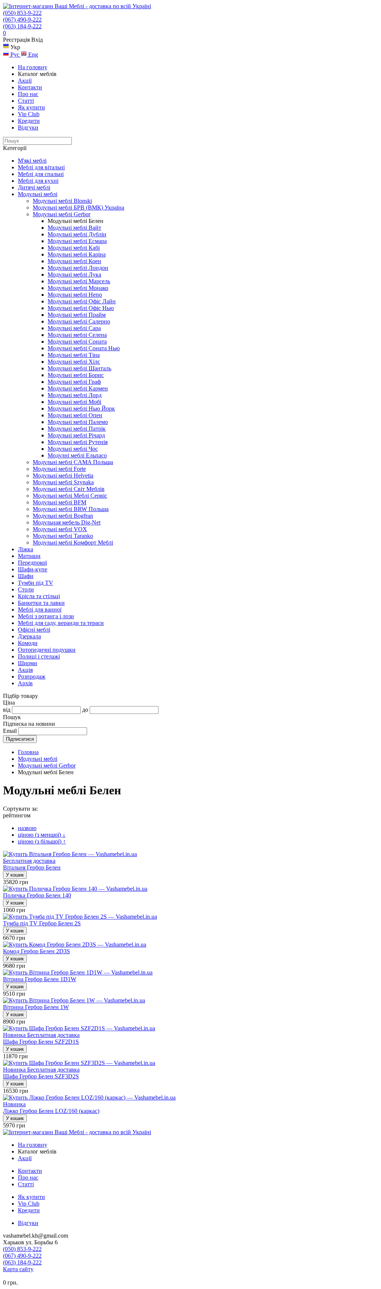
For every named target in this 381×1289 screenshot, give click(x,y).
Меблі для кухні (38, 181)
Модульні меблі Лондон (78, 268)
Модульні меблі (37, 194)
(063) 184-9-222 (22, 26)
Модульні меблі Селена (77, 335)
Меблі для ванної (39, 609)
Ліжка (25, 549)
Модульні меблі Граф (74, 382)
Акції (25, 80)
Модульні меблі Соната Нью (84, 348)
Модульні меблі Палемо (78, 422)
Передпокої (32, 562)
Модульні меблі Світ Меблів (69, 489)
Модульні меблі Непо (75, 294)
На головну (32, 67)
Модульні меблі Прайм (77, 315)
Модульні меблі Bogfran (63, 516)
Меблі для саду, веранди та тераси (61, 623)
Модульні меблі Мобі (74, 402)
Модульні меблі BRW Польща (71, 509)
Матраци (29, 556)
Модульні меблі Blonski (62, 201)
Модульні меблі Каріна (77, 254)
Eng (32, 54)
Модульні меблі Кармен (78, 388)
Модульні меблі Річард (76, 435)
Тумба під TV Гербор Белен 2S (42, 923)
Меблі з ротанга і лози (46, 616)
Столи (26, 589)
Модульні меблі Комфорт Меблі (73, 542)
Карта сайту (18, 1269)
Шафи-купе (32, 569)
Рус (15, 54)
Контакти (30, 87)
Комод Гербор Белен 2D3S (36, 951)
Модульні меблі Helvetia (63, 475)
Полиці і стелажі (39, 656)
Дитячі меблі (34, 187)
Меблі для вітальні (41, 167)
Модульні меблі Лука (74, 274)
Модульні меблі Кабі (74, 248)
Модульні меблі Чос (73, 449)
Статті (26, 101)
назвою (27, 828)
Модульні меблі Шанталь (79, 368)
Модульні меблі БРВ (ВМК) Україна (78, 207)
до (85, 709)
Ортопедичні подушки (47, 650)
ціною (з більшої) (42, 841)
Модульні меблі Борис (76, 375)
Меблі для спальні (41, 174)
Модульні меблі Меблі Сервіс (70, 495)
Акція (25, 670)
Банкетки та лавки (41, 603)
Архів (25, 683)
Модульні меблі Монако (78, 288)
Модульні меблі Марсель (79, 281)
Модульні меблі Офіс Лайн (82, 301)
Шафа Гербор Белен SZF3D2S (41, 1076)
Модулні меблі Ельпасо (77, 455)
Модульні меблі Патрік (77, 428)
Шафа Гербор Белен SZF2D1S (41, 1041)
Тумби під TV (35, 583)
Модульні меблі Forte (59, 469)
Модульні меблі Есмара (77, 241)
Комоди (28, 643)
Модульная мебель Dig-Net (66, 522)
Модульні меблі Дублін (77, 234)
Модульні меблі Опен (75, 415)
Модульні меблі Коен (74, 261)
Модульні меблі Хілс (74, 361)
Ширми (27, 663)
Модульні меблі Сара (74, 328)
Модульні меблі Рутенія (78, 442)
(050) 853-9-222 (22, 13)
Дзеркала (29, 636)
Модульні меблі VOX (60, 529)
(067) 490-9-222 (22, 19)
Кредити (29, 121)
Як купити (31, 107)
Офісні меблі (34, 629)
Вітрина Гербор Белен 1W (36, 1007)
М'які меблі (32, 160)
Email (10, 731)
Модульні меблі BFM (59, 502)
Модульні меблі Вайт (74, 227)
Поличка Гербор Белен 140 (37, 895)
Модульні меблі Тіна (74, 355)
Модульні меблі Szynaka (63, 482)
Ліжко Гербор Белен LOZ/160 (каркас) (51, 1111)
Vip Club (28, 114)
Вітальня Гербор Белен (32, 867)
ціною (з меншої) (41, 835)
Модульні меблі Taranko (63, 536)
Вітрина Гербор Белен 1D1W (39, 979)
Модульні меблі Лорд (75, 395)
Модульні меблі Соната (77, 341)
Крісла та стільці (39, 596)
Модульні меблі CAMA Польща (73, 462)
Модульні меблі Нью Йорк (81, 408)
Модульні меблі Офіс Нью (81, 308)
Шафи (25, 576)
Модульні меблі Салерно (79, 321)
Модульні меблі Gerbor (61, 214)
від (6, 709)
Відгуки (28, 127)
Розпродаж (31, 676)
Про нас (28, 94)
